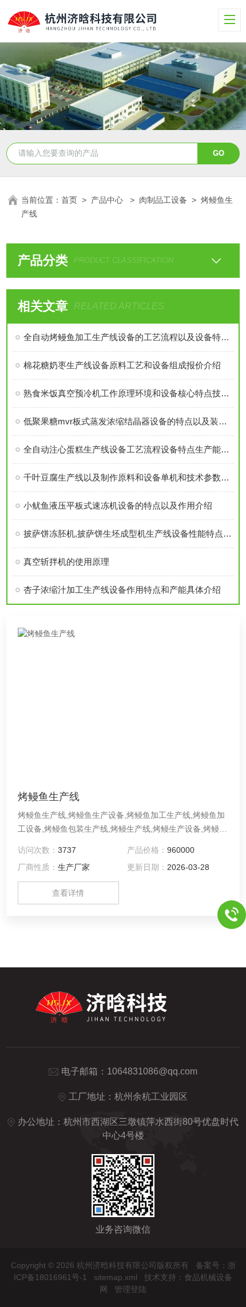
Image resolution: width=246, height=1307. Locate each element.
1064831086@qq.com (152, 1071)
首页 (69, 199)
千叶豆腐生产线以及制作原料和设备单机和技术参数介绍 (129, 477)
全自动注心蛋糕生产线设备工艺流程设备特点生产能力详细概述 (129, 449)
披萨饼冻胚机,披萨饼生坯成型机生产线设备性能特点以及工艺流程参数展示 (129, 533)
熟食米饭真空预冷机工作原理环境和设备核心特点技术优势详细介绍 (129, 393)
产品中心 (108, 199)
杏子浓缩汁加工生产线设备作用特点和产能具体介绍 (122, 590)
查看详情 (68, 892)
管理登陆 (130, 1289)
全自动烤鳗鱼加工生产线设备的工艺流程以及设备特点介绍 (129, 337)
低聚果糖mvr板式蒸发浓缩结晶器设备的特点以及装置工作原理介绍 (129, 421)
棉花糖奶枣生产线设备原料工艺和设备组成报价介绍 (122, 365)
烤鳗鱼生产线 (49, 796)
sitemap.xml (115, 1277)
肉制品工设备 (163, 199)
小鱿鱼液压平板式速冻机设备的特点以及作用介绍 (117, 505)
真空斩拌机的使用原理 (66, 561)
